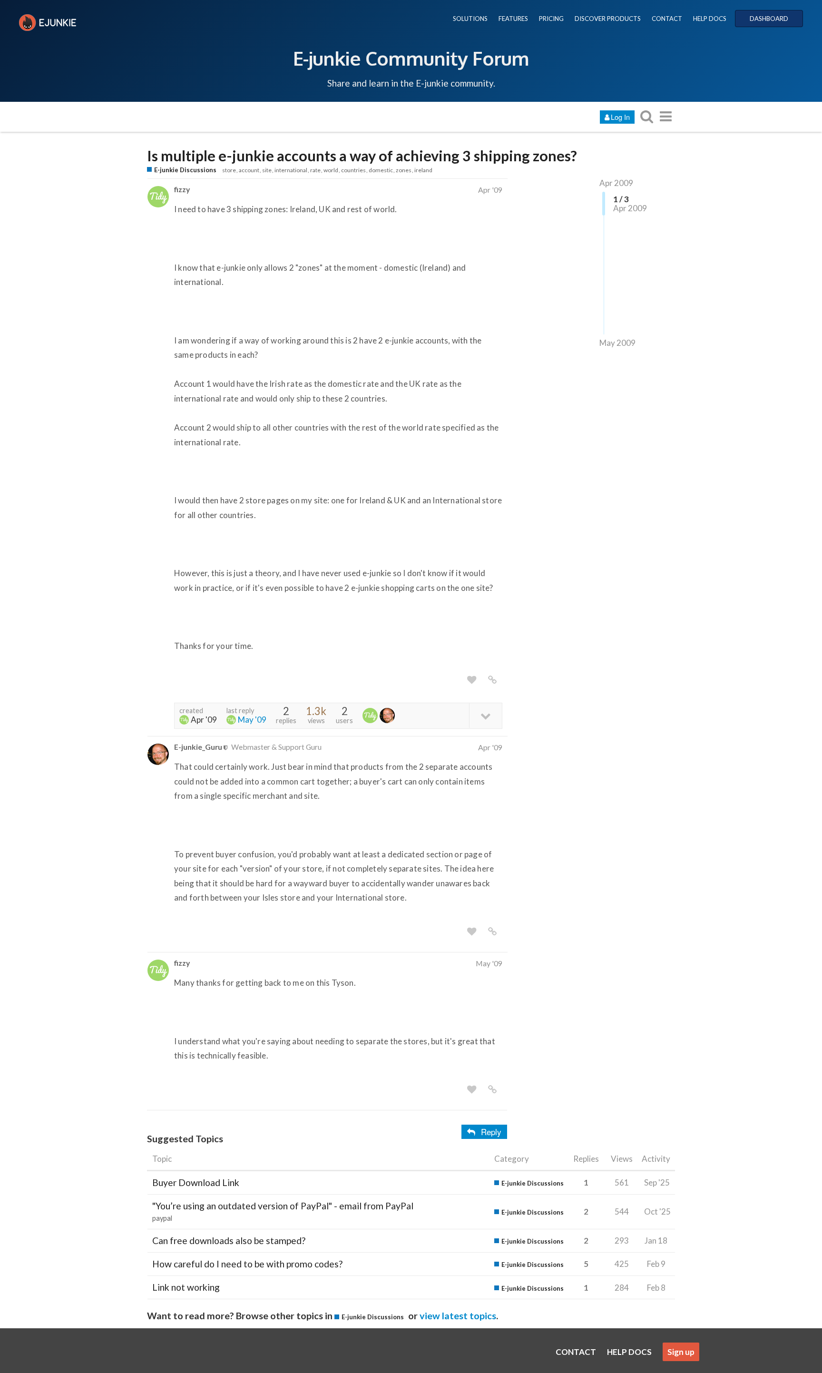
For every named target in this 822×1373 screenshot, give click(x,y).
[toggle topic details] (485, 715)
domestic (381, 170)
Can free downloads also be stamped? (228, 1240)
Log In (620, 117)
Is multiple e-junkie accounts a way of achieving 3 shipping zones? (362, 156)
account (249, 170)
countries (353, 170)
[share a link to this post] (492, 679)
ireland (423, 170)
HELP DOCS (709, 18)
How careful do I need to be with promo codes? (247, 1263)
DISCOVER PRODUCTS (608, 18)
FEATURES (513, 18)
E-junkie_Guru (198, 746)
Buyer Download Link (195, 1182)
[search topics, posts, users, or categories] (646, 116)
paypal (162, 1218)
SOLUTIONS (470, 18)
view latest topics (458, 1315)
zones (403, 170)
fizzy (182, 189)
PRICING (551, 18)
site (267, 170)
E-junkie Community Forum (411, 58)
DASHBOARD (769, 18)
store (229, 170)
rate (315, 170)
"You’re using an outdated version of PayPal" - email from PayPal (282, 1205)
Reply (491, 1132)
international (290, 170)
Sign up (681, 1352)
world (330, 170)
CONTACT (667, 18)
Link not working (186, 1287)
